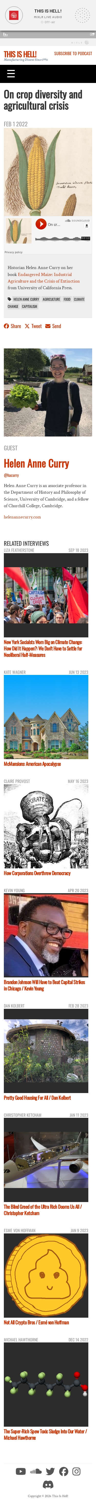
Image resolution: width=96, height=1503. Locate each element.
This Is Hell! (20, 54)
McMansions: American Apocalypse (32, 763)
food (67, 299)
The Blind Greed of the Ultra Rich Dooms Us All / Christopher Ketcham (43, 1210)
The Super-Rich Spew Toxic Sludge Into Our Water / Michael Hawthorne (45, 1434)
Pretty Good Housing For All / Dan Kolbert (37, 1097)
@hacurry (11, 475)
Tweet (36, 326)
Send (56, 326)
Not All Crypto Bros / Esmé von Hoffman (36, 1322)
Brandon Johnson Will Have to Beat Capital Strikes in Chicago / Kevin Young (44, 985)
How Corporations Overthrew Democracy (37, 873)
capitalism (29, 306)
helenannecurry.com (22, 517)
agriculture (51, 299)
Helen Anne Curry (26, 299)
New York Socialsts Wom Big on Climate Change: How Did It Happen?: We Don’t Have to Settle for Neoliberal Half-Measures (43, 648)
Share (16, 326)
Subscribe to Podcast (73, 53)
